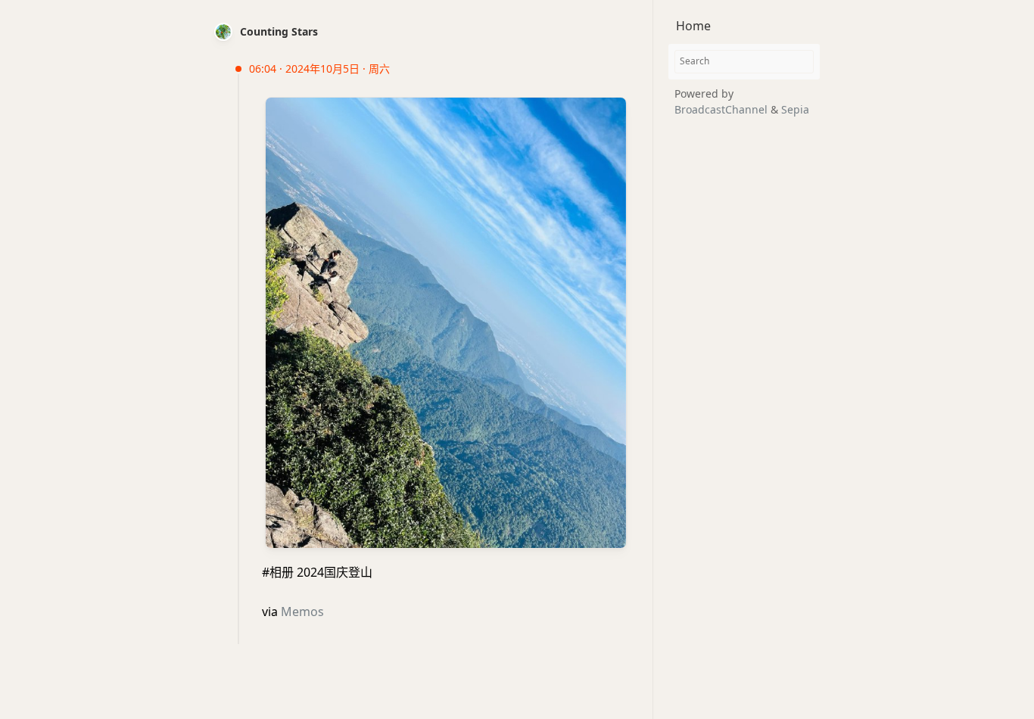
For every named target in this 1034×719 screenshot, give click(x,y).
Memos (302, 611)
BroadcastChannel (722, 109)
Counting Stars (279, 31)
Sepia (795, 109)
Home (693, 25)
